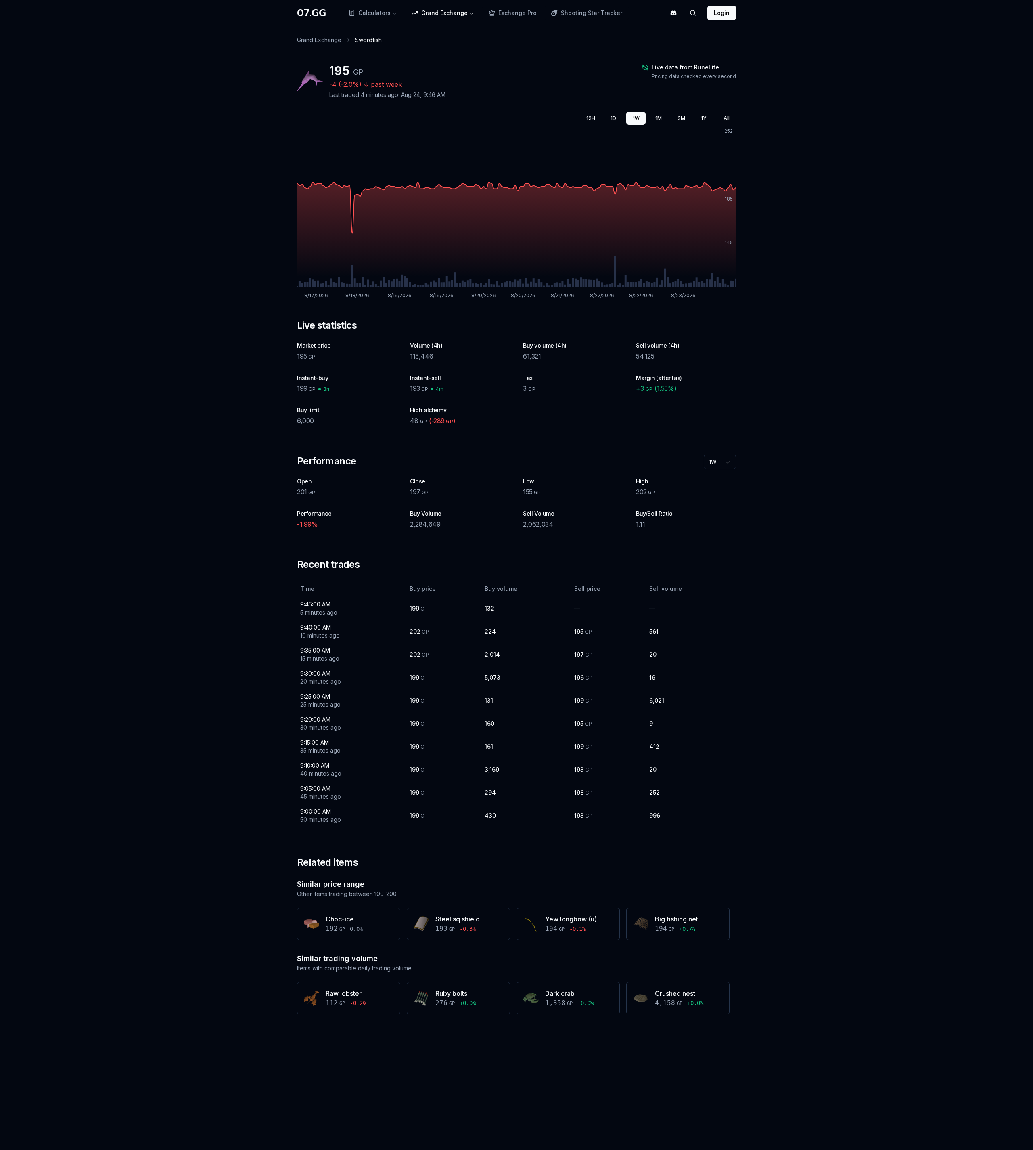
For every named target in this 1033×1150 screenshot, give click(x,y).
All (727, 118)
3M (681, 118)
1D (613, 118)
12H (590, 118)
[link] (368, 40)
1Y (704, 118)
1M (658, 118)
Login (722, 12)
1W (636, 118)
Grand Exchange (319, 39)
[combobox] (720, 462)
